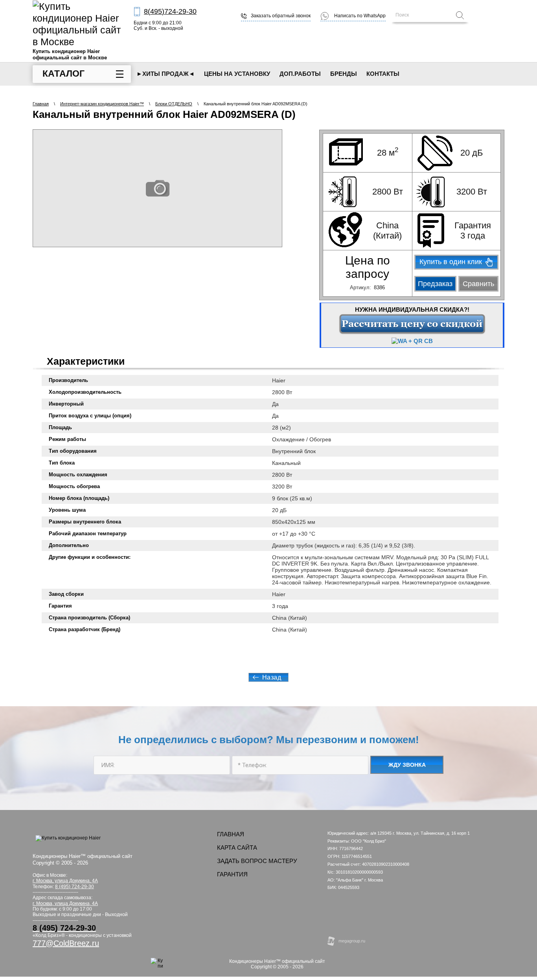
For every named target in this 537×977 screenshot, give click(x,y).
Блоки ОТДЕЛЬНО (173, 103)
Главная (41, 103)
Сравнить (478, 284)
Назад (271, 677)
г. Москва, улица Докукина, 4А (65, 903)
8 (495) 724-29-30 (74, 886)
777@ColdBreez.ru (66, 943)
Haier (278, 380)
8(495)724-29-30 (170, 11)
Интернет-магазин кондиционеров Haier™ (102, 103)
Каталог (63, 73)
